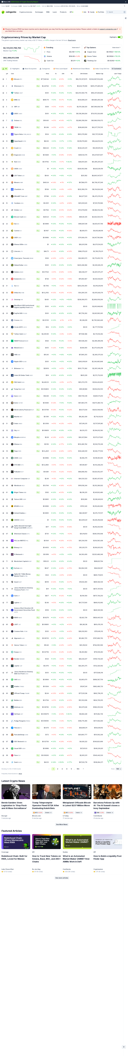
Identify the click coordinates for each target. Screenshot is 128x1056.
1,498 (20, 6)
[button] (61, 824)
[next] (83, 769)
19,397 (8, 6)
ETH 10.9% (72, 6)
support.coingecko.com (108, 29)
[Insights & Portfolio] (126, 18)
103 (78, 769)
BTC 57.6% (64, 6)
